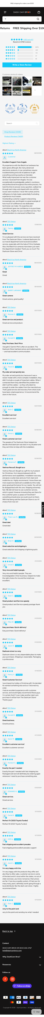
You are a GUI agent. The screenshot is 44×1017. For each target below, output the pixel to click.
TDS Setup (11, 221)
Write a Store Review (22, 65)
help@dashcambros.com (12, 951)
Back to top (7, 931)
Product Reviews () (13, 136)
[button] (22, 19)
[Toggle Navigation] (5, 12)
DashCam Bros (21, 1007)
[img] (22, 39)
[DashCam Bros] (22, 12)
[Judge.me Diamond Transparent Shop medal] (22, 108)
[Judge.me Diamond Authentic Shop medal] (10, 108)
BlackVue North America (16, 150)
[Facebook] (5, 979)
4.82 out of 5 (28, 40)
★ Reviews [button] (43, 510)
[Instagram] (12, 979)
